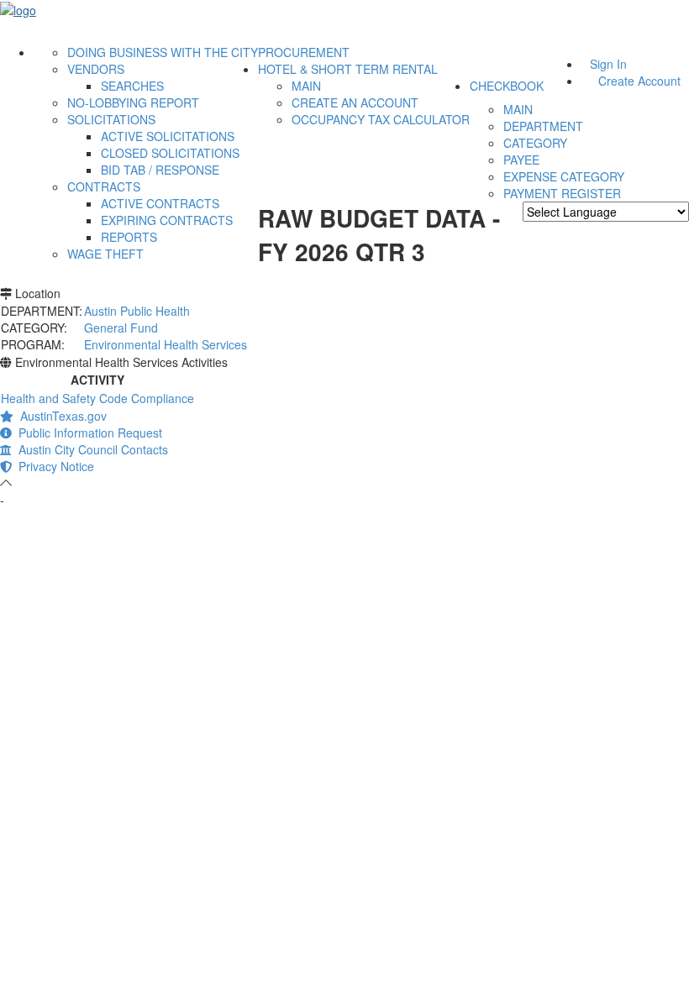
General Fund (121, 327)
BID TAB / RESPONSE (160, 169)
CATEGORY (535, 142)
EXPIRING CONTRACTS (167, 220)
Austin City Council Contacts (90, 449)
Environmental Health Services (165, 344)
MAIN (306, 85)
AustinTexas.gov (60, 415)
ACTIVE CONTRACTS (160, 203)
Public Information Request (87, 432)
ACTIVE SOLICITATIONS (167, 136)
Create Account (639, 80)
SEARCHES (132, 85)
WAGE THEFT (105, 253)
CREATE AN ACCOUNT (355, 102)
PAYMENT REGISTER (562, 193)
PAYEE (521, 159)
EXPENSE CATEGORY (563, 176)
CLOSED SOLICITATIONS (170, 152)
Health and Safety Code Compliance (97, 398)
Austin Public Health (137, 310)
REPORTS (129, 236)
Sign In (608, 63)
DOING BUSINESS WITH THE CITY (162, 52)
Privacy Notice (53, 466)
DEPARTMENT (543, 126)
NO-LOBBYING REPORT (133, 102)
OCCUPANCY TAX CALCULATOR (381, 119)
